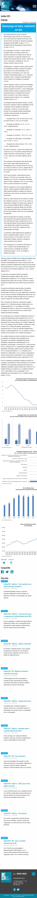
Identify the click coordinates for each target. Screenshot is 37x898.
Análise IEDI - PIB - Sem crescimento (14, 756)
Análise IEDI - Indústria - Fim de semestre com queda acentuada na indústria (17, 585)
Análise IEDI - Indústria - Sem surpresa (15, 813)
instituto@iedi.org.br (19, 878)
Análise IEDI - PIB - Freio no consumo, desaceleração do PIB (15, 842)
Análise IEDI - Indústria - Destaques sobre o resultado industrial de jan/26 (16, 729)
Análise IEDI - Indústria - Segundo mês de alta (17, 701)
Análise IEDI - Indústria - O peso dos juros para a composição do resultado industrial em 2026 (17, 615)
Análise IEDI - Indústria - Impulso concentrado (17, 643)
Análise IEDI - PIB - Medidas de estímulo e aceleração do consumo (16, 672)
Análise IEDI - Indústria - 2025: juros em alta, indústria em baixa (17, 784)
